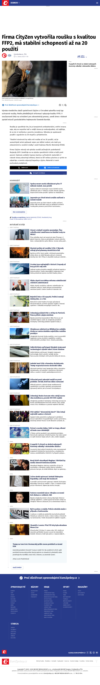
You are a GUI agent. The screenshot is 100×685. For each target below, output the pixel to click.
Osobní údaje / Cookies (77, 661)
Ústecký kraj (48, 599)
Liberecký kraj (48, 613)
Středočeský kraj (49, 593)
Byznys (13, 597)
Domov (14, 2)
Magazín (13, 607)
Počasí (13, 603)
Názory (34, 587)
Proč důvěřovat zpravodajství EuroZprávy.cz (21, 105)
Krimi (12, 605)
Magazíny (83, 587)
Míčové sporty (67, 601)
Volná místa (89, 661)
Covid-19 (13, 613)
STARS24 (15, 624)
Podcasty (34, 597)
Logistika (13, 601)
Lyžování (65, 603)
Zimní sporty (67, 605)
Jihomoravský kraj (49, 595)
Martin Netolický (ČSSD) (33, 217)
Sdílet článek (83, 56)
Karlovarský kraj (49, 615)
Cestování (81, 595)
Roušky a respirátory (19, 217)
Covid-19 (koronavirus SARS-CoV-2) (21, 219)
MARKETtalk (14, 609)
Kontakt (53, 661)
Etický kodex (40, 661)
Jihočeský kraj (48, 601)
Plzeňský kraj (48, 605)
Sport (12, 595)
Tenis (64, 595)
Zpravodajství (18, 587)
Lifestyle (13, 631)
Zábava (13, 636)
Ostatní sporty (67, 607)
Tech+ (79, 591)
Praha (46, 591)
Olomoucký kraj (49, 603)
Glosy (32, 593)
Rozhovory (34, 591)
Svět (12, 593)
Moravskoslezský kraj (50, 597)
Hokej (64, 591)
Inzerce (66, 661)
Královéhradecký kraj (50, 609)
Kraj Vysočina (48, 617)
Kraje (46, 587)
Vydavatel (60, 661)
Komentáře (34, 595)
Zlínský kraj (47, 607)
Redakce (47, 661)
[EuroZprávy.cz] (6, 3)
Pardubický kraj (46, 217)
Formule (65, 599)
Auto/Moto (81, 593)
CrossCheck (14, 611)
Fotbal (65, 593)
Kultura (13, 599)
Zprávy (13, 627)
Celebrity (13, 629)
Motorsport (67, 597)
